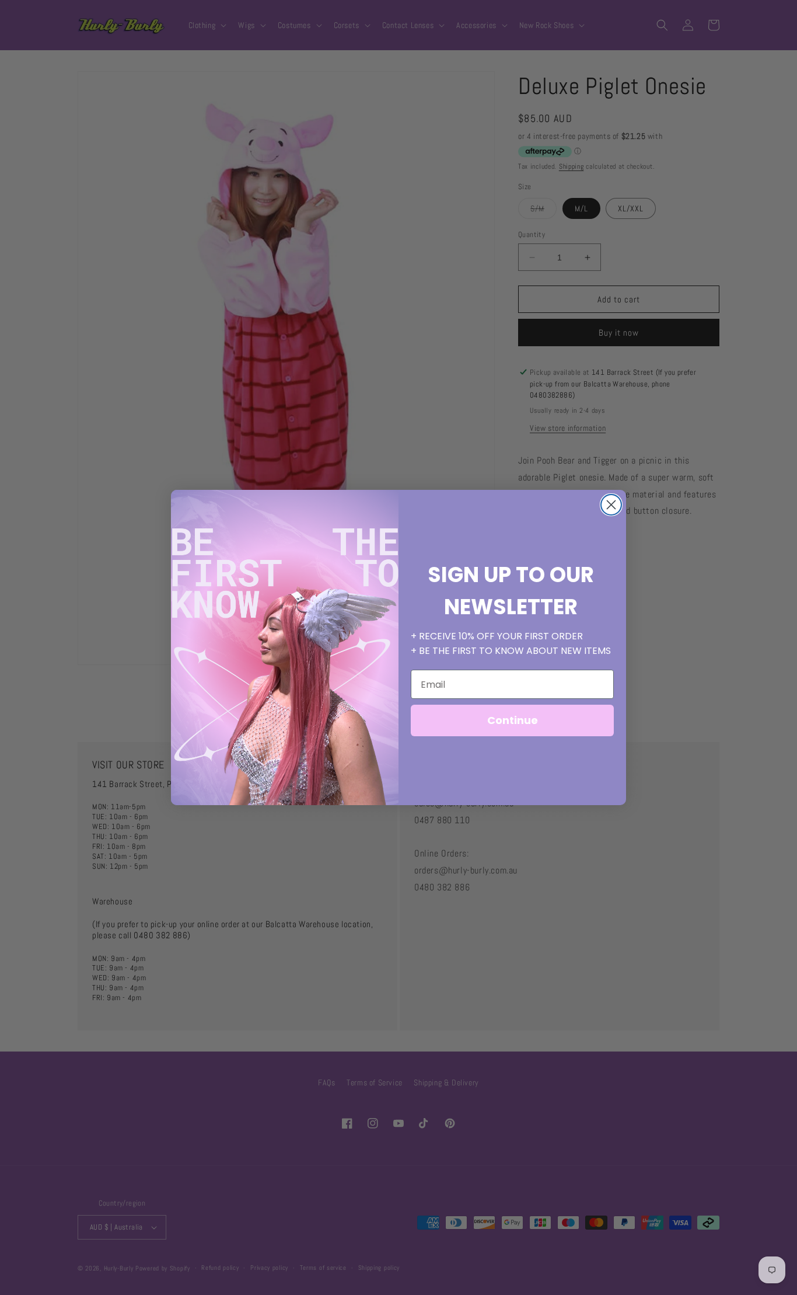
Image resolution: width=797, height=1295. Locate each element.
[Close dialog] (611, 505)
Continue (512, 720)
